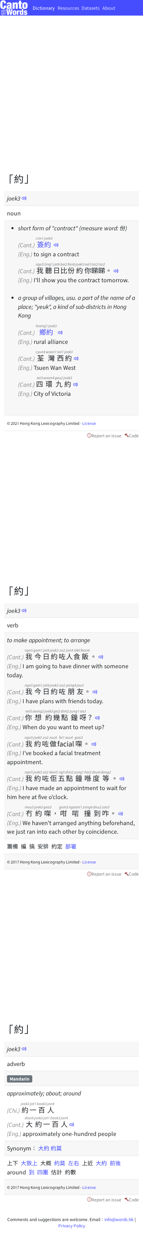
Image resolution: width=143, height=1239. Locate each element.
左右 (75, 1163)
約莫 (56, 1148)
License (89, 423)
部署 (70, 846)
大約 (43, 1148)
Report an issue (106, 435)
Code (134, 435)
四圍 (44, 1172)
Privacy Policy (71, 1225)
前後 (115, 1163)
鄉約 (46, 332)
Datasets (91, 8)
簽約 (44, 244)
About (108, 8)
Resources (68, 8)
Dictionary (44, 8)
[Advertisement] (71, 99)
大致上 (30, 1163)
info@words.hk (119, 1219)
